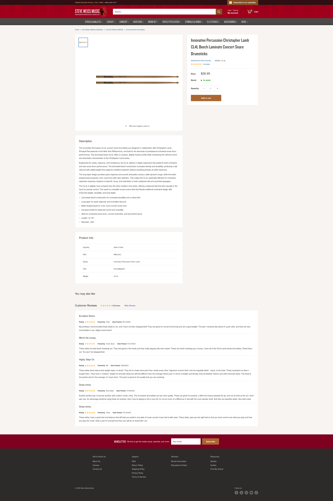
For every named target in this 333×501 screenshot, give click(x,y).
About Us (96, 461)
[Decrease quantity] (203, 88)
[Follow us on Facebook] (236, 492)
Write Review (129, 305)
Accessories (230, 22)
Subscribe (210, 441)
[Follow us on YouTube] (251, 492)
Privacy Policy (137, 473)
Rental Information (178, 461)
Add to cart (206, 98)
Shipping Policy (138, 469)
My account (233, 12)
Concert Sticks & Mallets (114, 29)
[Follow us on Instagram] (246, 492)
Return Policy (137, 465)
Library (110, 22)
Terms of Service (139, 476)
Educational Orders (179, 465)
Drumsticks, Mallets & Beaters (92, 29)
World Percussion (170, 22)
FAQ (134, 461)
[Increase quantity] (217, 88)
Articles (213, 461)
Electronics (212, 22)
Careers (96, 465)
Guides (213, 465)
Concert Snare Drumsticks (135, 29)
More (243, 22)
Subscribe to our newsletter (244, 2)
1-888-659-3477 (110, 2)
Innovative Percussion (201, 60)
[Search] (219, 12)
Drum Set (152, 22)
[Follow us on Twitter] (241, 492)
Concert (123, 22)
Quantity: (195, 88)
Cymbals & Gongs (193, 22)
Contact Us (97, 469)
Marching (137, 22)
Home (77, 29)
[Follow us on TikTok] (256, 492)
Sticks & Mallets (93, 22)
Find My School (216, 469)
